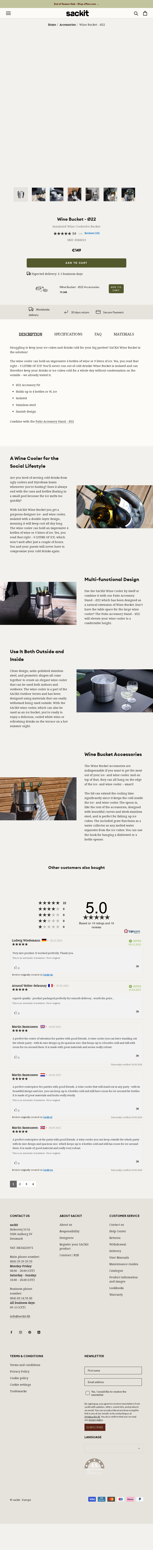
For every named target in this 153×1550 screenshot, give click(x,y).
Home (52, 24)
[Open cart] (145, 13)
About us (66, 1224)
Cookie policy (19, 1378)
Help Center (117, 1231)
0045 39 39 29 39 (21, 1261)
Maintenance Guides (123, 1264)
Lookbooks (116, 1288)
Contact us (116, 1224)
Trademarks (18, 1391)
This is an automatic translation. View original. (36, 958)
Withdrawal (117, 1244)
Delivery (115, 1251)
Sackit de (48, 974)
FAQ (98, 334)
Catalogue (116, 1271)
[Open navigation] (8, 13)
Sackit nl (47, 1117)
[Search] (136, 13)
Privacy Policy (19, 1371)
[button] (113, 1467)
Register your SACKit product (74, 1246)
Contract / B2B (69, 1255)
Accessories (68, 24)
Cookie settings (20, 1384)
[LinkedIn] (38, 1331)
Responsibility (69, 1231)
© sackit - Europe (20, 1500)
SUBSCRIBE (94, 1427)
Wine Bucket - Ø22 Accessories (79, 287)
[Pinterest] (29, 1331)
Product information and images (123, 1279)
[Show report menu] (137, 967)
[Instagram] (20, 1331)
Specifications (68, 334)
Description (30, 334)
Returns (115, 1238)
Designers (67, 1238)
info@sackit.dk (20, 1316)
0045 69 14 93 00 (21, 1298)
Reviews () (92, 233)
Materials (124, 334)
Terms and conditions (25, 1365)
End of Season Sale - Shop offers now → (76, 4)
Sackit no (48, 1169)
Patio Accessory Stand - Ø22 (55, 421)
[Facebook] (11, 1331)
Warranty (116, 1294)
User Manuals (119, 1257)
